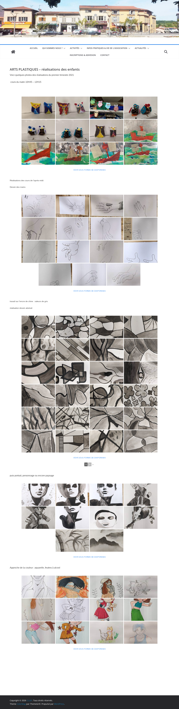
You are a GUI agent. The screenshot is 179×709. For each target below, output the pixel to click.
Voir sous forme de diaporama (89, 170)
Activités (74, 48)
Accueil (34, 48)
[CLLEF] (13, 51)
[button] (63, 48)
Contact (104, 55)
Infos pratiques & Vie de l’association (107, 48)
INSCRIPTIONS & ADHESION (83, 55)
